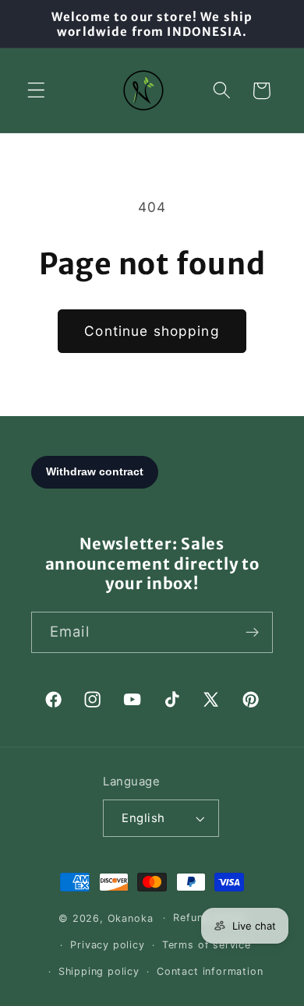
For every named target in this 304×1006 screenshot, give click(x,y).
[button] (36, 91)
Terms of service (206, 945)
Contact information (210, 971)
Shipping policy (99, 971)
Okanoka (131, 917)
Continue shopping (152, 331)
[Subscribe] (252, 633)
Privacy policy (107, 945)
